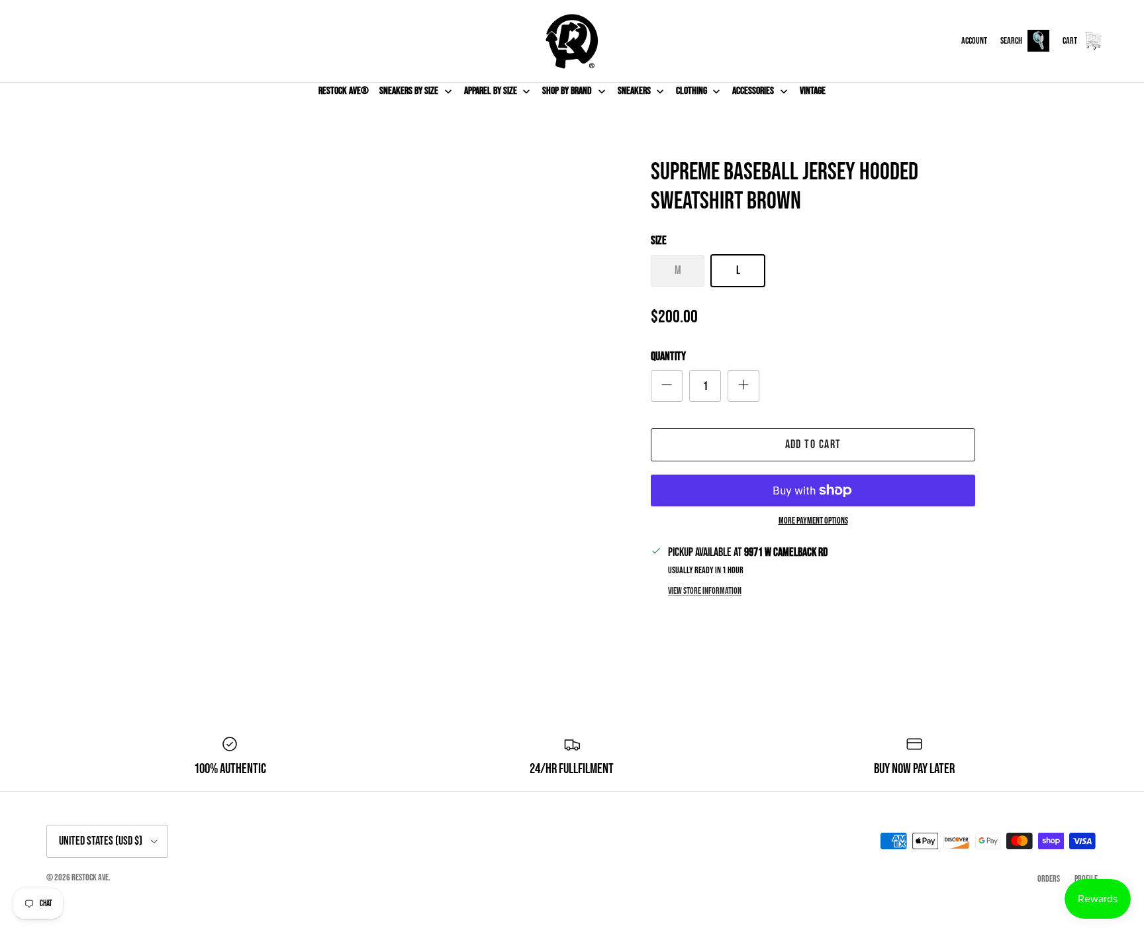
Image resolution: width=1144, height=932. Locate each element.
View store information (704, 590)
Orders (1048, 878)
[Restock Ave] (572, 41)
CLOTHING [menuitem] (691, 91)
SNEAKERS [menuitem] (634, 91)
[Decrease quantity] (667, 386)
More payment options (813, 521)
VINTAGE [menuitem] (813, 91)
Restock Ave (90, 877)
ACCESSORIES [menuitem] (753, 91)
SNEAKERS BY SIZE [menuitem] (408, 91)
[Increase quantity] (743, 386)
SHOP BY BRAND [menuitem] (567, 91)
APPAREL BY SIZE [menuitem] (490, 91)
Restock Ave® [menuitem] (343, 91)
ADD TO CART (813, 444)
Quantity (668, 356)
